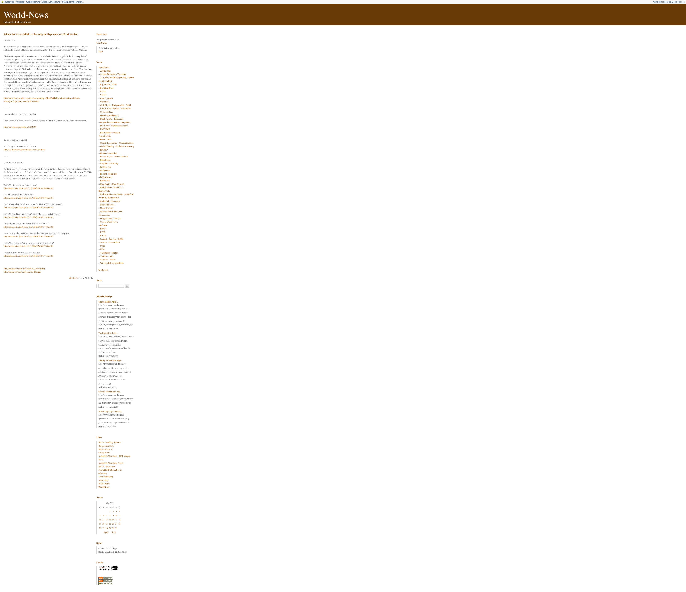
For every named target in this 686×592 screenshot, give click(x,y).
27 (103, 528)
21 (107, 523)
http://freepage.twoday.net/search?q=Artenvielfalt (24, 268)
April (106, 532)
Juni (114, 532)
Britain (103, 91)
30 (113, 528)
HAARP (104, 149)
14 (107, 519)
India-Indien (105, 159)
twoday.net (9, 2)
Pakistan (103, 225)
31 (116, 528)
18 (119, 519)
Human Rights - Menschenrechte (114, 156)
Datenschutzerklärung (109, 115)
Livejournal (105, 180)
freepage (20, 2)
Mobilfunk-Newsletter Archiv (111, 462)
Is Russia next (106, 177)
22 (110, 523)
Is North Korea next (108, 173)
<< (683, 2)
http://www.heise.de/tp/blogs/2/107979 (20, 127)
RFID (102, 231)
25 (119, 523)
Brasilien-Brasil (106, 87)
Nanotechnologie (107, 204)
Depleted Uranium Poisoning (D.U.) (115, 122)
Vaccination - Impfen (109, 252)
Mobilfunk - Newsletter (110, 201)
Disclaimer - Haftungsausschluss (114, 125)
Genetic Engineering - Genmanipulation (117, 142)
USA (102, 249)
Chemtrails (104, 101)
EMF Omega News (106, 466)
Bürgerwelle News (106, 445)
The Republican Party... (108, 332)
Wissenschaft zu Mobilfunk (112, 262)
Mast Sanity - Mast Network (112, 184)
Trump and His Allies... (108, 301)
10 (116, 515)
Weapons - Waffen (108, 259)
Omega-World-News (109, 221)
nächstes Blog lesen (672, 2)
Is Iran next (105, 170)
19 (100, 523)
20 (103, 523)
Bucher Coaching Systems (109, 442)
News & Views (106, 208)
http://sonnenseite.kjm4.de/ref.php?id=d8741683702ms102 (28, 217)
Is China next (105, 166)
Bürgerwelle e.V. (105, 449)
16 (113, 519)
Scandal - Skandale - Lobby (112, 238)
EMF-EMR (105, 128)
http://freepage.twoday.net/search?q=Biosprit (22, 271)
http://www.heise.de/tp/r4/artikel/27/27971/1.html (24, 149)
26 (100, 528)
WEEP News (104, 483)
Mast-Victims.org (105, 476)
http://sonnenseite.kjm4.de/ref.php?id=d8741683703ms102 (28, 226)
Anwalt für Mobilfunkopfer (110, 469)
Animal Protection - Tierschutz (113, 74)
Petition (103, 228)
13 (103, 519)
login (100, 51)
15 (110, 519)
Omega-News (104, 452)
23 (113, 523)
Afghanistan (105, 70)
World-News (26, 14)
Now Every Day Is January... (110, 411)
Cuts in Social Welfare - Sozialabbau (115, 108)
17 (116, 519)
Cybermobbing (106, 111)
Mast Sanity (103, 480)
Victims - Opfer (107, 256)
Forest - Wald (106, 139)
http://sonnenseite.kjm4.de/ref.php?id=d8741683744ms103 (28, 246)
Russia (103, 235)
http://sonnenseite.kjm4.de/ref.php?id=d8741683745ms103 (28, 255)
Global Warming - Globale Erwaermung (43, 2)
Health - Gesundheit (108, 153)
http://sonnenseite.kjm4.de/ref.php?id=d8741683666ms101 (28, 197)
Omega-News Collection (110, 218)
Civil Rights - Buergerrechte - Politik (115, 105)
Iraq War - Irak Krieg (109, 163)
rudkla (73, 277)
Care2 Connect (106, 98)
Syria (102, 245)
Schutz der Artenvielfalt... (73, 2)
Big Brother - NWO (108, 84)
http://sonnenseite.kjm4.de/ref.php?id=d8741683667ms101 (28, 207)
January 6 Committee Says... (110, 360)
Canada (103, 94)
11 (119, 515)
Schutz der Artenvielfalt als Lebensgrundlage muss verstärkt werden (41, 34)
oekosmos (102, 473)
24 (116, 523)
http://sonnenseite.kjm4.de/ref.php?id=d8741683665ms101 (28, 188)
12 (100, 519)
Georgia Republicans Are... (109, 391)
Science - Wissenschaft (110, 242)
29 (110, 528)
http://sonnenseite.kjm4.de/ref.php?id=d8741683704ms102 (28, 236)
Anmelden (657, 2)
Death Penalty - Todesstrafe (111, 118)
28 (107, 528)
